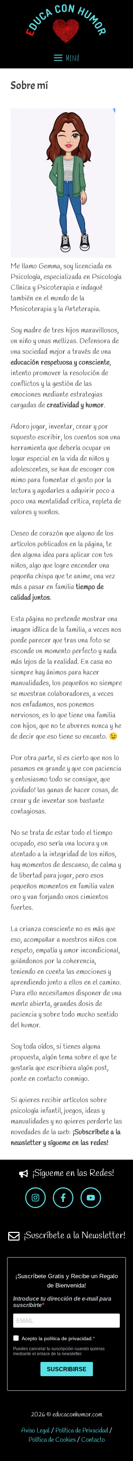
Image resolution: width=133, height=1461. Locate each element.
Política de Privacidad (81, 1431)
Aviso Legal (35, 1431)
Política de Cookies (52, 1440)
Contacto (93, 1440)
